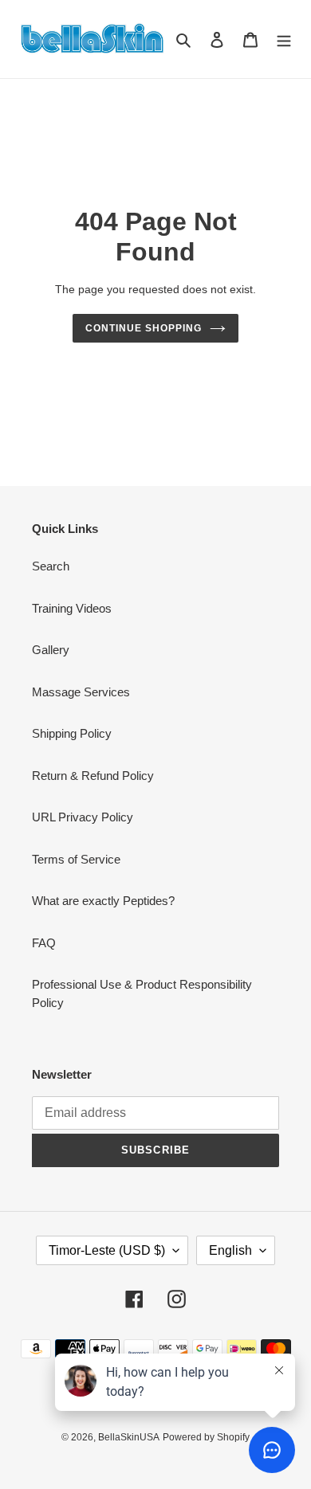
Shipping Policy (72, 733)
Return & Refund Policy (93, 775)
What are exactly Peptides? (103, 900)
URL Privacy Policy (82, 817)
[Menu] (284, 39)
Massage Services (81, 692)
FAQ (44, 943)
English (230, 1250)
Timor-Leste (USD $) (107, 1250)
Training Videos (72, 608)
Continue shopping (143, 328)
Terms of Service (76, 859)
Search (50, 566)
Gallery (50, 649)
